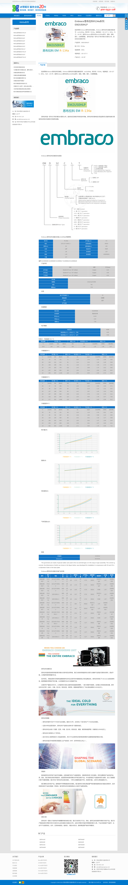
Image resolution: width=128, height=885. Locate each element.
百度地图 (95, 1)
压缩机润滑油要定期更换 (20, 75)
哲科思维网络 (112, 882)
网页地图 (107, 1)
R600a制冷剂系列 (42, 873)
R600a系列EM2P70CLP (20, 57)
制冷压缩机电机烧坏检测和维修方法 (23, 91)
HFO (71, 15)
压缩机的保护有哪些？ (19, 81)
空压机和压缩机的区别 (19, 67)
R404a (48, 15)
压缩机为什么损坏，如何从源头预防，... (24, 86)
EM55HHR (42, 842)
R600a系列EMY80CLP (19, 49)
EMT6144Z (42, 839)
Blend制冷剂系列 (42, 860)
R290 (64, 15)
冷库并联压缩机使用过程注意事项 (22, 89)
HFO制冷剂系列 (42, 863)
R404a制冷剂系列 (42, 870)
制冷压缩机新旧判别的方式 (20, 83)
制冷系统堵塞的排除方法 (20, 78)
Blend (79, 15)
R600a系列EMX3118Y (19, 35)
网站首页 (17, 15)
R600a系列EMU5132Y (19, 46)
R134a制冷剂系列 (42, 865)
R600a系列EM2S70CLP (20, 32)
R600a (56, 15)
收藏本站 (112, 1)
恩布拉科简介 (28, 15)
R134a (39, 15)
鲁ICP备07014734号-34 (95, 882)
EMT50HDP (81, 839)
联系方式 (99, 15)
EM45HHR (81, 842)
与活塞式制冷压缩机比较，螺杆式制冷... (24, 70)
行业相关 (14, 865)
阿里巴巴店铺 (23, 882)
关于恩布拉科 (15, 860)
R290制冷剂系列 (42, 868)
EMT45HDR (81, 844)
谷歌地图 (101, 1)
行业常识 (88, 15)
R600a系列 (24, 22)
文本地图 (14, 876)
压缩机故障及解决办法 (19, 72)
